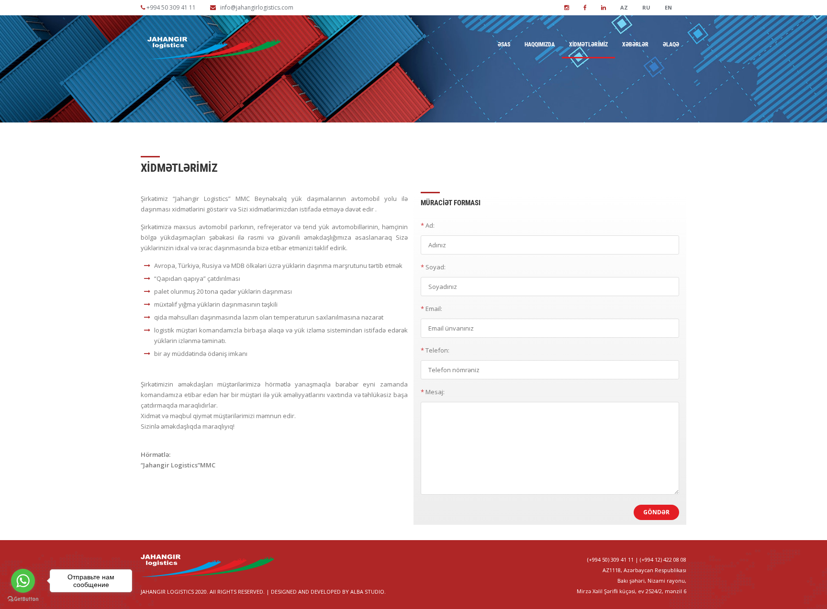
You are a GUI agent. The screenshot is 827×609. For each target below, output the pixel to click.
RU (646, 7)
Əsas (504, 44)
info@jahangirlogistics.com (256, 7)
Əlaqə (671, 44)
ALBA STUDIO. (368, 591)
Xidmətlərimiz (588, 44)
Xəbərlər (635, 44)
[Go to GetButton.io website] (23, 599)
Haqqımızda (540, 44)
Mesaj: (433, 392)
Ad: (428, 225)
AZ (624, 7)
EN (668, 7)
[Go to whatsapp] (23, 581)
